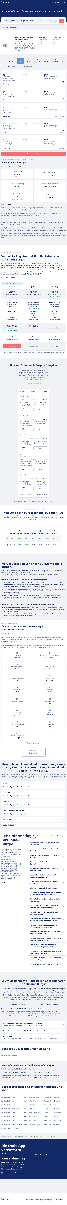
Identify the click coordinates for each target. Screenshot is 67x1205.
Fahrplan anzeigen (17, 199)
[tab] (10, 66)
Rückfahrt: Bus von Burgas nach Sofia (14, 1072)
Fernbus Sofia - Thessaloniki (10, 1109)
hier (51, 501)
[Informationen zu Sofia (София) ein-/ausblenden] (63, 1037)
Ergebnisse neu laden (32, 383)
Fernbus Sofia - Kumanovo (53, 1120)
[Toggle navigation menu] (65, 2)
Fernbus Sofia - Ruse (51, 1117)
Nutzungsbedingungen (44, 1200)
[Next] (63, 60)
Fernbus (10, 1136)
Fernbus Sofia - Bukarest (31, 1105)
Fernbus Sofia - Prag (29, 1101)
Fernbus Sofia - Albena (8, 1117)
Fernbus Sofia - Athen (51, 1105)
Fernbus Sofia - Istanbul (9, 1056)
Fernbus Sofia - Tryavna (30, 1120)
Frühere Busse (26, 495)
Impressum (30, 1200)
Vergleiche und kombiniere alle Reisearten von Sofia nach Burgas (17, 1076)
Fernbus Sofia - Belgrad (51, 1097)
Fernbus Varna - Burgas (52, 1124)
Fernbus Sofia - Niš (29, 1109)
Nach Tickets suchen (17, 177)
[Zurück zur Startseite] (5, 2)
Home (3, 1136)
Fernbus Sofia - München (31, 1097)
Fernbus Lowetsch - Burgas (10, 1128)
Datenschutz (58, 1200)
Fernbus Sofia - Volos (8, 1120)
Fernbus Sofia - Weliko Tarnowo (11, 1124)
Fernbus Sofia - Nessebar (52, 1113)
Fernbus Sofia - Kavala (30, 1117)
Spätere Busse (41, 495)
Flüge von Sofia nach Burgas (43, 1072)
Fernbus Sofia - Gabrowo (31, 1113)
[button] (40, 21)
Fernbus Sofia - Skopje (51, 1109)
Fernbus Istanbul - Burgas (31, 1124)
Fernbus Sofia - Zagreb (8, 1101)
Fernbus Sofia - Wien (8, 1105)
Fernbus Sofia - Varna (8, 1113)
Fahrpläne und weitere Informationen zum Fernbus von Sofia (48, 1076)
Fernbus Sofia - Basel (8, 1097)
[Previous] (7, 532)
